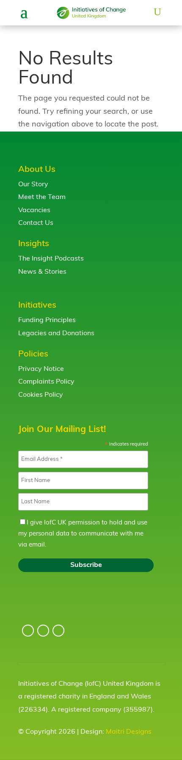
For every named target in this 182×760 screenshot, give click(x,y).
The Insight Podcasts (51, 258)
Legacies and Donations (56, 333)
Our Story (33, 184)
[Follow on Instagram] (28, 631)
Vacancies (34, 210)
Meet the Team (42, 197)
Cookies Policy (40, 395)
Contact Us (35, 223)
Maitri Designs (129, 732)
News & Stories (42, 272)
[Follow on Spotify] (58, 631)
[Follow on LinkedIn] (43, 631)
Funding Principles (47, 320)
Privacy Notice (41, 369)
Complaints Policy (46, 382)
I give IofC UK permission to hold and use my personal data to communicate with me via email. (82, 534)
